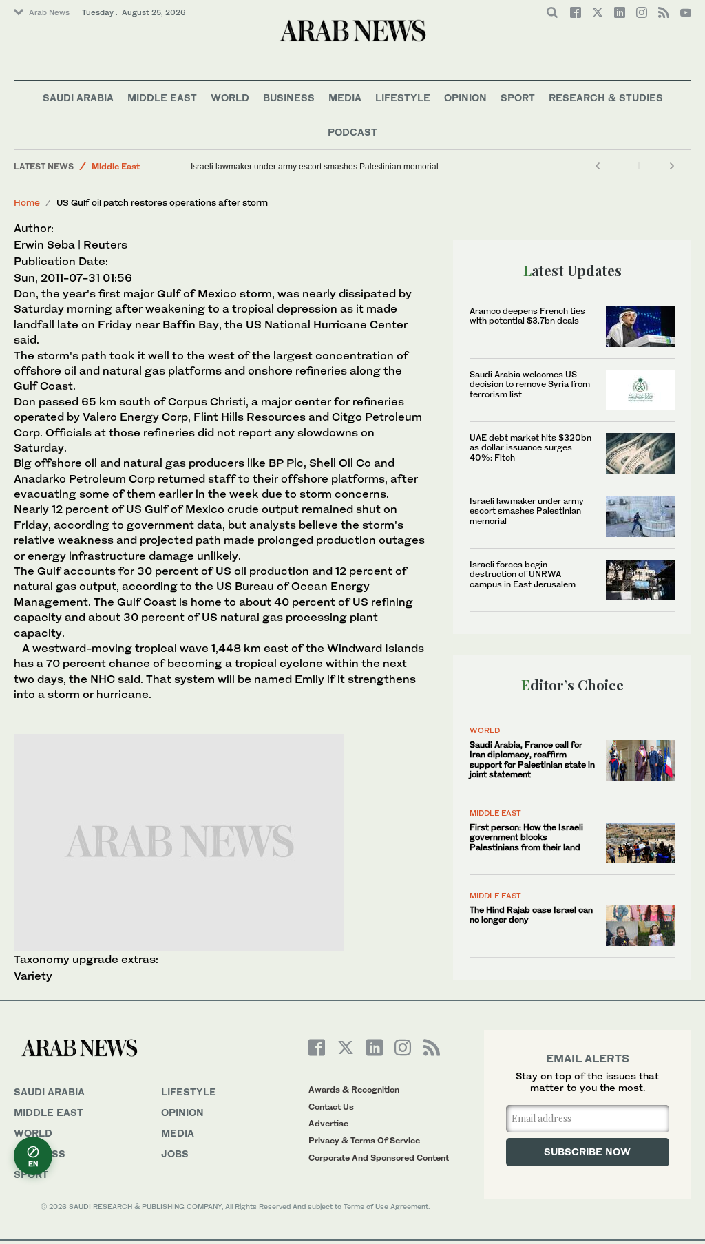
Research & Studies (606, 97)
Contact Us (331, 1106)
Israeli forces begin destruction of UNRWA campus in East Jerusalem (523, 574)
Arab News (49, 12)
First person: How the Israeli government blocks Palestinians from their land (526, 837)
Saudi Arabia (78, 97)
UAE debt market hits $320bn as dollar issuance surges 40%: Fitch (530, 447)
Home (27, 202)
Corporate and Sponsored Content (378, 1157)
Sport (518, 97)
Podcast (352, 132)
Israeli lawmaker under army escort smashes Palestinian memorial (315, 166)
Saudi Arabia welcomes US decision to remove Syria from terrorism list (530, 384)
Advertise (328, 1123)
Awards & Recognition (353, 1089)
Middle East (162, 97)
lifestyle (188, 1091)
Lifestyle (402, 97)
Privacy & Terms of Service (364, 1140)
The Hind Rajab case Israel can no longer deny (531, 915)
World (230, 97)
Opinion (465, 97)
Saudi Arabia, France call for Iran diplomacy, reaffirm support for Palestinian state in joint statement (532, 759)
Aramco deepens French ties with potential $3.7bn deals (527, 316)
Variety (33, 975)
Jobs (175, 1153)
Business (289, 97)
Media (344, 97)
